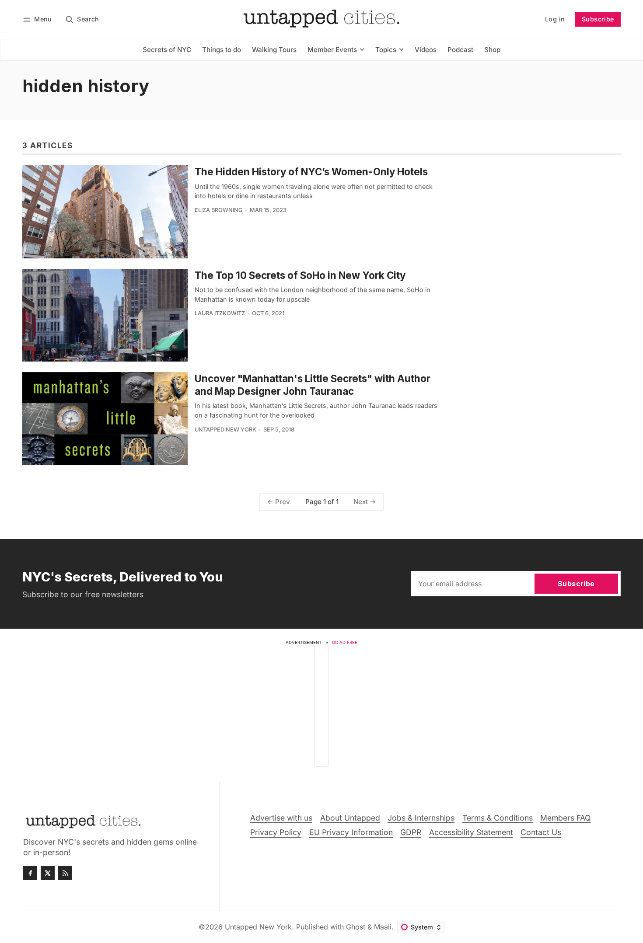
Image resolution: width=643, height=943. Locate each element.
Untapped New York (225, 429)
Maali (382, 926)
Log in (555, 19)
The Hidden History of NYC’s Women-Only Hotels (311, 171)
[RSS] (65, 873)
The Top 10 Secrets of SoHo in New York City (300, 275)
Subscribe (598, 19)
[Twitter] (48, 873)
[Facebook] (30, 873)
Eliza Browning (219, 210)
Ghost (355, 926)
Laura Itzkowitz (220, 313)
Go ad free (344, 642)
